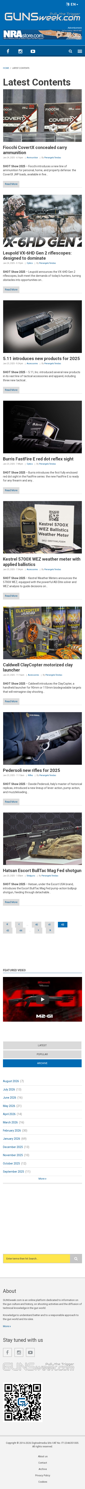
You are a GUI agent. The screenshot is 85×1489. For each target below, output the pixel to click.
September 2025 (13, 1171)
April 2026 (9, 1114)
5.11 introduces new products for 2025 (41, 358)
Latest (42, 1045)
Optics (30, 263)
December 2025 (13, 1147)
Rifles (30, 775)
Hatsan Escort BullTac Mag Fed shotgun (42, 870)
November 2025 (13, 1155)
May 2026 (9, 1106)
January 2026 (11, 1138)
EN (73, 4)
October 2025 (11, 1163)
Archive (50, 1063)
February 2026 (12, 1130)
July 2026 (9, 1089)
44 (20, 930)
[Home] (42, 16)
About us (43, 1456)
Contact (42, 1463)
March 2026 (10, 1122)
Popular (42, 1054)
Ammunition (32, 158)
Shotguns (31, 876)
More (42, 1178)
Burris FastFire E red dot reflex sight (38, 458)
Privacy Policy (42, 1475)
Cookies (42, 1482)
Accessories (32, 363)
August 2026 (11, 1081)
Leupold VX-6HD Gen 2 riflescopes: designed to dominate (37, 256)
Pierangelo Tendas (52, 158)
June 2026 (9, 1097)
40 (36, 924)
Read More (11, 184)
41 (49, 924)
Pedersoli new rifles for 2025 (31, 770)
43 (7, 930)
